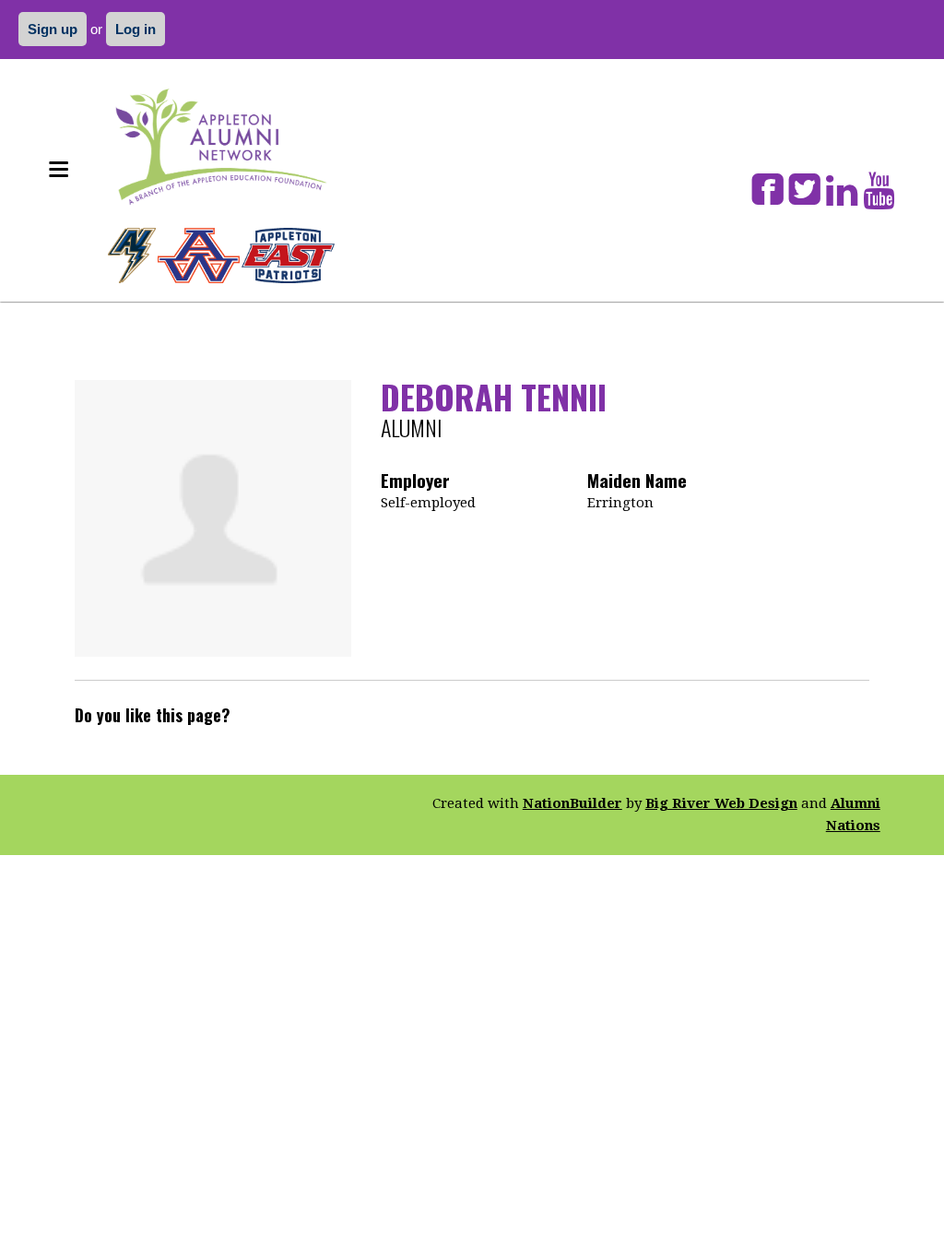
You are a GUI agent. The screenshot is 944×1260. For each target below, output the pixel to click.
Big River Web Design (721, 803)
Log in (135, 29)
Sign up (52, 29)
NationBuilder (572, 803)
